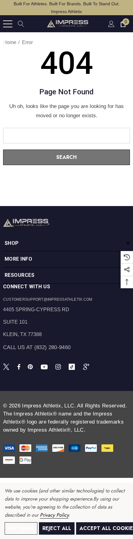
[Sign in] (110, 24)
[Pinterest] (31, 366)
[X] (7, 366)
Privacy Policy (54, 515)
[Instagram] (59, 366)
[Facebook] (19, 366)
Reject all (56, 528)
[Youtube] (45, 366)
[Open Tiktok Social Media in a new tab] (73, 366)
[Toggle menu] (7, 24)
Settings (21, 528)
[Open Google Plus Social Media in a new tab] (87, 366)
